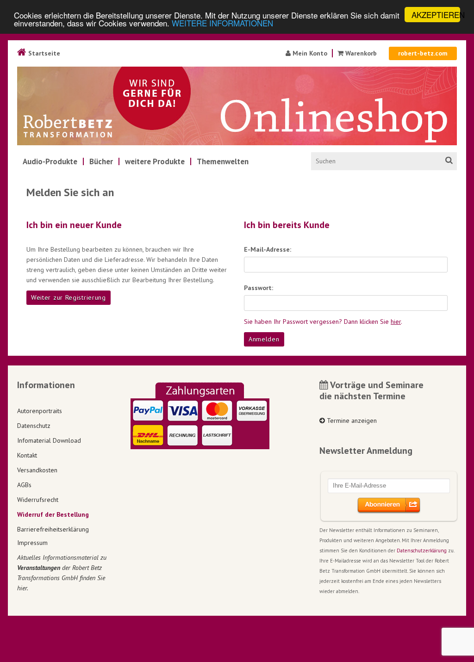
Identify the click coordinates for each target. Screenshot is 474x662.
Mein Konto (309, 53)
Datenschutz (33, 425)
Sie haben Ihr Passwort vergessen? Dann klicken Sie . (323, 321)
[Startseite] (237, 106)
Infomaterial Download (49, 440)
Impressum (32, 542)
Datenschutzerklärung (422, 550)
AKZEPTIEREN (436, 14)
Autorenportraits (39, 411)
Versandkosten (37, 470)
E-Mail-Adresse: (267, 249)
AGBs (24, 485)
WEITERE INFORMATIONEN (222, 23)
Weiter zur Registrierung (68, 297)
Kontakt (27, 455)
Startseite (43, 53)
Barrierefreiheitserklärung (53, 529)
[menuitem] (50, 161)
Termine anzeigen (351, 420)
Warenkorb (360, 53)
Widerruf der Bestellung (53, 514)
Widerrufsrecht (37, 499)
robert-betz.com (423, 53)
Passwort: (258, 288)
